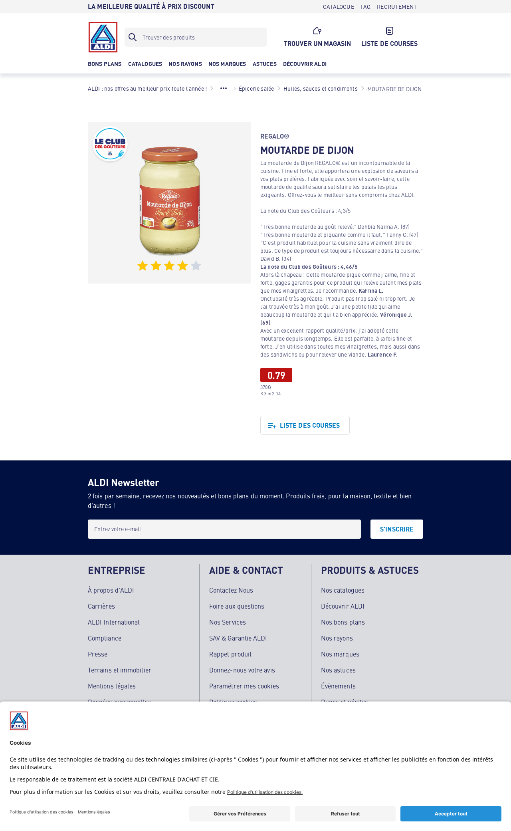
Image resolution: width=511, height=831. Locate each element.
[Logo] (103, 37)
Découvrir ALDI (342, 605)
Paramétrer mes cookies (244, 685)
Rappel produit (230, 653)
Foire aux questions (237, 605)
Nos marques (340, 653)
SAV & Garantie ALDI (238, 637)
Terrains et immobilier (119, 669)
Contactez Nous (231, 589)
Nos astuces (338, 669)
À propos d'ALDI (111, 589)
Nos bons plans (343, 621)
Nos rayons (337, 637)
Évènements (338, 685)
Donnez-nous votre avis (242, 669)
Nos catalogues (342, 589)
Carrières (101, 605)
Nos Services (227, 621)
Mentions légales (112, 685)
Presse (97, 653)
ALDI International (114, 621)
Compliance (104, 637)
